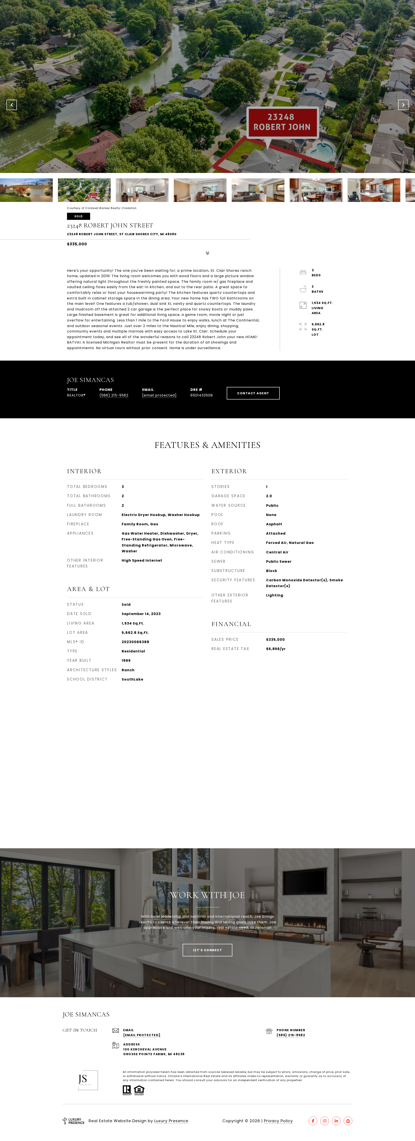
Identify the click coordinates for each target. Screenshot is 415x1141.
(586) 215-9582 (113, 395)
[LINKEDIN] (336, 1121)
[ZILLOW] (348, 1121)
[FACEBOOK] (313, 1121)
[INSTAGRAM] (324, 1121)
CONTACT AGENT (253, 393)
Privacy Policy (278, 1120)
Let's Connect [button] (207, 950)
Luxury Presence (171, 1120)
